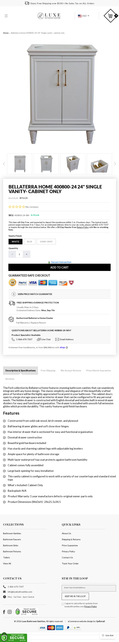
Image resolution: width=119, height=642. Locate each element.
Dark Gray (46, 241)
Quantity (13, 248)
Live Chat (46, 339)
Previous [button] (4, 163)
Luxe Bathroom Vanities (33, 621)
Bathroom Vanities (12, 533)
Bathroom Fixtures (12, 551)
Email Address (67, 339)
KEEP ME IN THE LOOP (75, 596)
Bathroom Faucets (12, 539)
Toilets (6, 557)
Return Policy (83, 227)
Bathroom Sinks (10, 545)
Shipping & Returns (71, 539)
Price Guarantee (70, 545)
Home (6, 33)
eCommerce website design (80, 621)
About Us (66, 533)
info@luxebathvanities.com (20, 592)
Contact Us (67, 557)
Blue (29, 241)
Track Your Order (70, 563)
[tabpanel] (19, 163)
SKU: (11, 215)
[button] (6, 15)
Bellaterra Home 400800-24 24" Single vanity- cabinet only (38, 33)
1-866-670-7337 (24, 339)
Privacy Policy (68, 551)
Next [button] (115, 163)
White (15, 241)
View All (7, 563)
